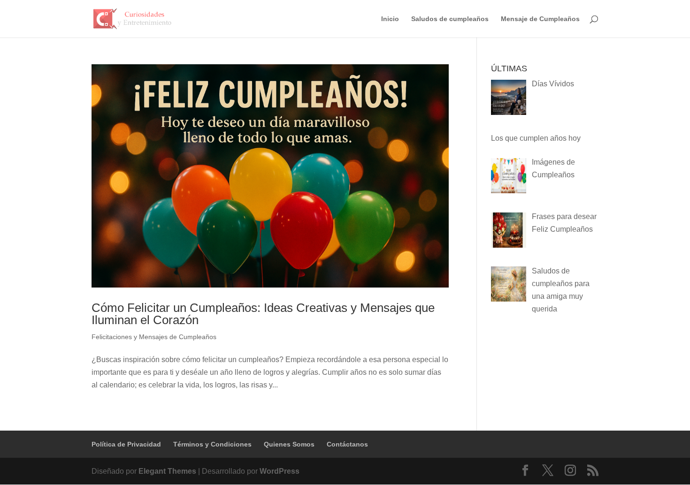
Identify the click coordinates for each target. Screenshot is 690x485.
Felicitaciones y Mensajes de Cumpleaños (154, 337)
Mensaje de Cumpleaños (540, 19)
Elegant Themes (167, 471)
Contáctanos (347, 444)
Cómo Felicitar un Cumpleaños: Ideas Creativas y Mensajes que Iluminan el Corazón (263, 314)
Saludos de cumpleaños (450, 19)
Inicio (390, 19)
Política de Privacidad (126, 444)
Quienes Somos (289, 444)
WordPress (279, 471)
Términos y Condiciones (212, 444)
